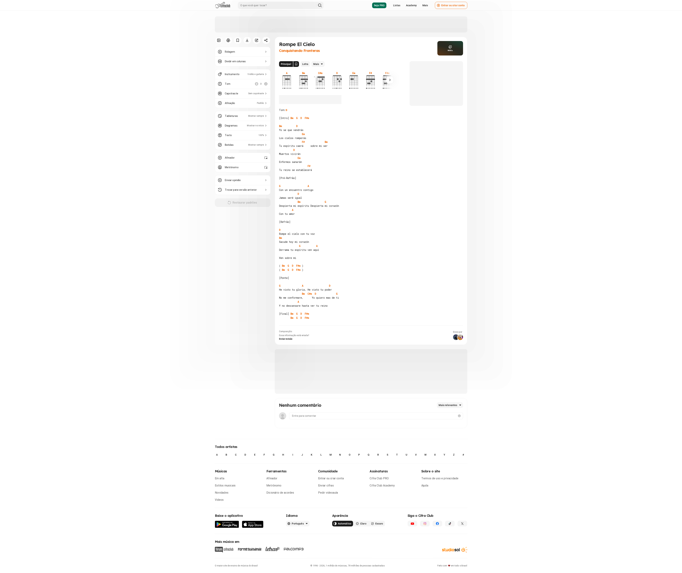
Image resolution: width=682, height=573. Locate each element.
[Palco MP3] (294, 549)
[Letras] (272, 549)
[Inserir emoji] (459, 416)
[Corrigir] (257, 40)
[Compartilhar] (266, 40)
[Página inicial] (223, 5)
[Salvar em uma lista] (238, 40)
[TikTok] (450, 523)
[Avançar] (390, 79)
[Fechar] (675, 507)
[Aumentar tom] (266, 84)
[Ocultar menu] (219, 40)
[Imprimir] (228, 40)
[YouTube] (412, 523)
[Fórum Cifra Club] (224, 549)
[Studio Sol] (454, 549)
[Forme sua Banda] (249, 549)
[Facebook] (437, 523)
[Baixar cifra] (247, 40)
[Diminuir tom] (256, 84)
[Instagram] (425, 523)
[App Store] (253, 524)
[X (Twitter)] (462, 523)
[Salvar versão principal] (296, 64)
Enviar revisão (286, 339)
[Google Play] (227, 524)
